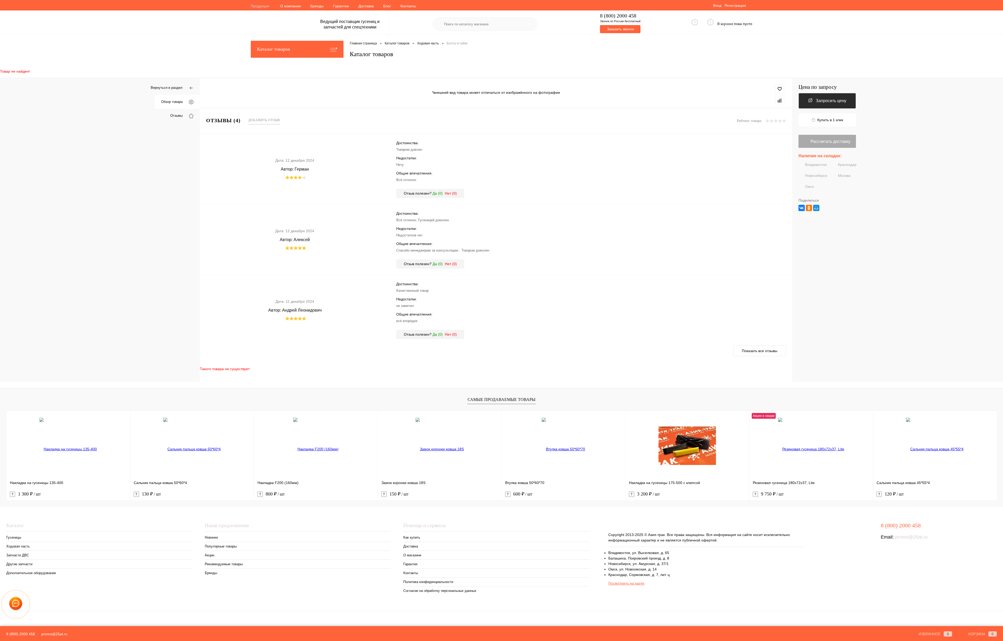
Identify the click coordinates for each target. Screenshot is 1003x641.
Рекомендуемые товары (224, 564)
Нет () (451, 193)
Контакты (408, 6)
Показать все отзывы (759, 351)
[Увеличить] (496, 87)
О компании (290, 6)
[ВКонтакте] (801, 208)
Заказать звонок (620, 29)
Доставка (366, 6)
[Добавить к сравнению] (779, 100)
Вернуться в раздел (167, 88)
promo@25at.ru (911, 537)
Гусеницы (13, 537)
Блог (387, 6)
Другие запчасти (19, 564)
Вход (717, 5)
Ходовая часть (18, 546)
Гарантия (410, 564)
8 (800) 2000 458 (618, 16)
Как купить (411, 537)
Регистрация (735, 5)
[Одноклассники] (809, 208)
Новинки (211, 537)
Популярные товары (221, 546)
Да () (438, 193)
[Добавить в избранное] (779, 89)
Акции (209, 555)
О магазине (412, 555)
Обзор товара (172, 102)
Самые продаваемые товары (501, 399)
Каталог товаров (273, 49)
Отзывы (176, 116)
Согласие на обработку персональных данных (439, 591)
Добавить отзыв (264, 120)
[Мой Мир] (816, 208)
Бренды (317, 6)
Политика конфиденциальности (428, 582)
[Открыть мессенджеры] (15, 604)
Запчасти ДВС (17, 555)
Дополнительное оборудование (31, 573)
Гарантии (341, 6)
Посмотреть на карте (626, 583)
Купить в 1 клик (830, 120)
